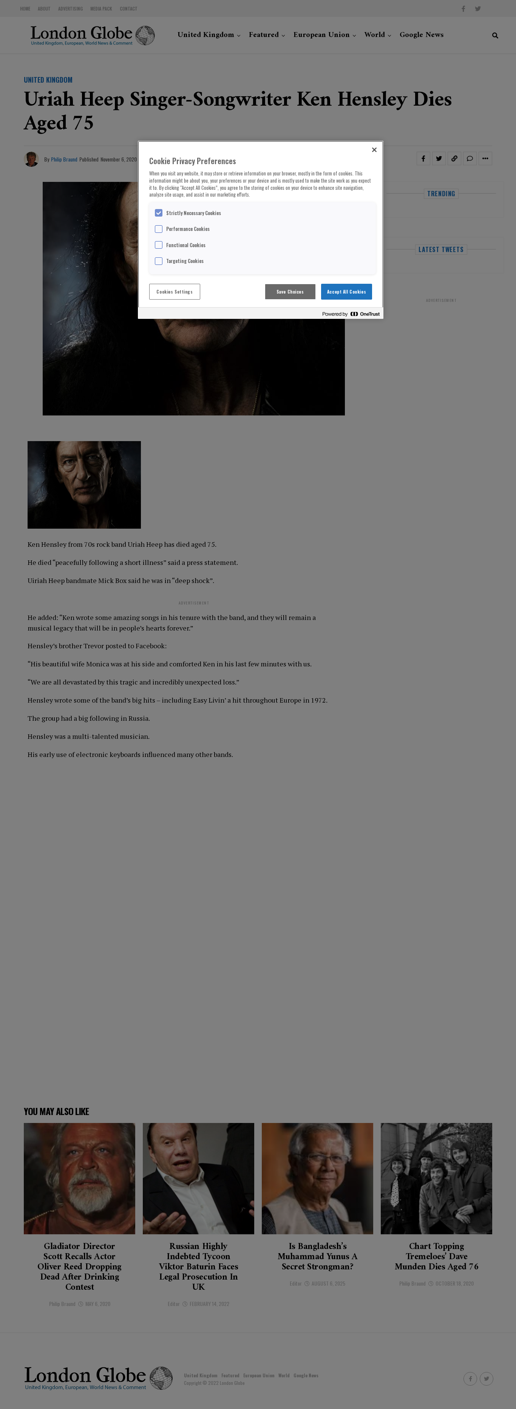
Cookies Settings (174, 291)
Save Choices (290, 291)
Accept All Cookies (346, 291)
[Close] (374, 150)
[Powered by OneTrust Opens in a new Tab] (351, 314)
